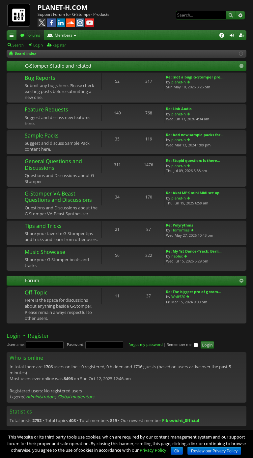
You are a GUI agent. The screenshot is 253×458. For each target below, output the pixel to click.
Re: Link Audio (179, 108)
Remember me (179, 344)
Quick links (12, 36)
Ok (176, 451)
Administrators (40, 397)
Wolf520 (178, 296)
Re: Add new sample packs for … (195, 134)
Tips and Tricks (43, 226)
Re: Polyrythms (179, 225)
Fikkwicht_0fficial (180, 420)
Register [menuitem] (242, 36)
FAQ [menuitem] (224, 36)
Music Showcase (45, 252)
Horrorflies (180, 230)
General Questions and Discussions (53, 164)
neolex (177, 256)
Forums (33, 35)
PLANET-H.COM (63, 7)
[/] (22, 15)
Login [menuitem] (233, 36)
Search (231, 15)
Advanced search (240, 15)
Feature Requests (46, 110)
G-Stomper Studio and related (58, 66)
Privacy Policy (153, 450)
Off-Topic (36, 293)
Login (38, 45)
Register (59, 45)
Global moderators (75, 397)
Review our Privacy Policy (214, 451)
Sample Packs (42, 136)
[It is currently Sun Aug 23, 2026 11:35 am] (241, 53)
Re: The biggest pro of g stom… (193, 291)
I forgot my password (144, 344)
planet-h (178, 81)
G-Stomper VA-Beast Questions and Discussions (58, 197)
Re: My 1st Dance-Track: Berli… (193, 251)
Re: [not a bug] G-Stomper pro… (194, 77)
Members (63, 35)
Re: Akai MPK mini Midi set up (192, 192)
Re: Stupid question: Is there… (193, 160)
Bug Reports (40, 78)
